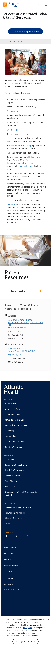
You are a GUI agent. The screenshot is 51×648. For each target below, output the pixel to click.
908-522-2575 (14, 331)
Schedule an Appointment (25, 31)
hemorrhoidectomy (23, 145)
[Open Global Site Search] (39, 4)
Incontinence (12, 204)
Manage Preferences (25, 641)
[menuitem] (23, 403)
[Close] (48, 619)
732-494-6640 (14, 355)
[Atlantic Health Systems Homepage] (11, 5)
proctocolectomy (25, 166)
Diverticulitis (12, 130)
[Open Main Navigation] (45, 4)
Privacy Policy (28, 628)
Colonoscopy (12, 111)
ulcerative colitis (25, 163)
